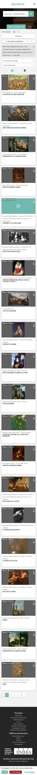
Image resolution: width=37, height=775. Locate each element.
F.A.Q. (18, 721)
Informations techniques (18, 717)
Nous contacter (18, 723)
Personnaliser (29, 772)
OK (5, 772)
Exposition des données (18, 725)
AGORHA (17, 4)
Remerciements (19, 719)
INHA (18, 738)
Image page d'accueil (18, 727)
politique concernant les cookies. (12, 770)
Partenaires (18, 744)
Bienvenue (18, 715)
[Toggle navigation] (34, 4)
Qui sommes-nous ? (18, 736)
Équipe (18, 740)
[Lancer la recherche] (31, 14)
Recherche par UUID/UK (18, 730)
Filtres (19, 36)
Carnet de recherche (18, 742)
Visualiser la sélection (15, 41)
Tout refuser (16, 772)
